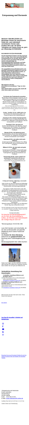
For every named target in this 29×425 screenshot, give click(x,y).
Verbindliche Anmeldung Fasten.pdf (11, 280)
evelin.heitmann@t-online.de (14, 398)
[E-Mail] (3, 329)
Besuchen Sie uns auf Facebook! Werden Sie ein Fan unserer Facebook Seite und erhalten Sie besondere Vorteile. (13, 356)
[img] (14, 5)
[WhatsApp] (3, 335)
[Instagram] (3, 324)
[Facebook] (2, 326)
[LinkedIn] (3, 332)
